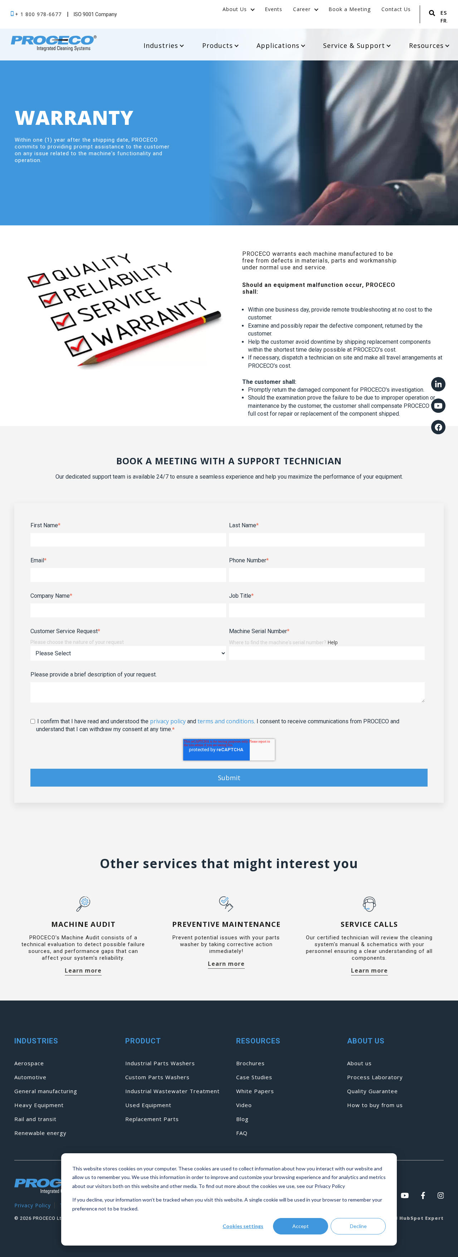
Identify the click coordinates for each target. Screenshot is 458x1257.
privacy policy (168, 721)
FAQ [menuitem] (242, 1133)
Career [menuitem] (302, 9)
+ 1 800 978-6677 (39, 14)
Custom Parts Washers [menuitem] (157, 1077)
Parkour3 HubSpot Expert (408, 1218)
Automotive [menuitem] (30, 1077)
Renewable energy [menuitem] (40, 1133)
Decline (358, 1226)
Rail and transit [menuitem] (35, 1119)
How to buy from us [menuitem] (375, 1105)
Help (332, 642)
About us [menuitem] (359, 1063)
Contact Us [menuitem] (396, 9)
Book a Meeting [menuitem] (349, 9)
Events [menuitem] (273, 9)
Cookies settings (243, 1226)
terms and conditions (226, 721)
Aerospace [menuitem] (29, 1063)
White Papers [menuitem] (255, 1091)
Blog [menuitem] (242, 1119)
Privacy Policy (32, 1205)
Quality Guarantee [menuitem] (372, 1091)
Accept (300, 1226)
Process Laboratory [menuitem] (375, 1077)
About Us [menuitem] (235, 9)
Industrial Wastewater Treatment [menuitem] (172, 1091)
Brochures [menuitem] (250, 1063)
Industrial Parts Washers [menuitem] (160, 1063)
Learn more (83, 970)
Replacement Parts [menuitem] (152, 1119)
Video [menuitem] (244, 1105)
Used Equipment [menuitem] (148, 1105)
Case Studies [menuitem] (254, 1077)
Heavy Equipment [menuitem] (39, 1105)
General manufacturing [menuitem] (45, 1091)
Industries (160, 45)
